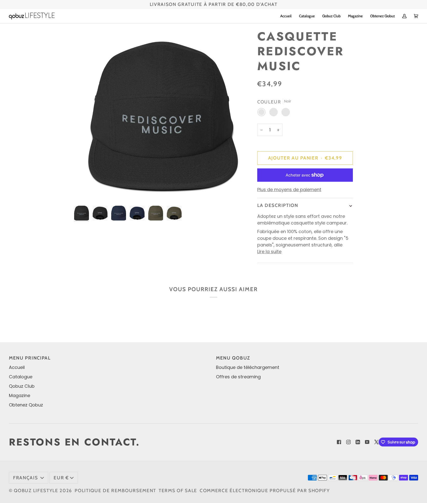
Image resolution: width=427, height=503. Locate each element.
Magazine (19, 395)
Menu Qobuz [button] (233, 358)
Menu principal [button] (30, 358)
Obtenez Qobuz (26, 405)
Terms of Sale (178, 490)
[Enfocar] (161, 116)
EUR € (61, 478)
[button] (307, 16)
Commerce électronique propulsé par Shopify (265, 490)
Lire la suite (269, 251)
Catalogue (20, 377)
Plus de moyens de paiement (289, 189)
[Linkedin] (358, 442)
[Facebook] (339, 442)
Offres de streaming (238, 377)
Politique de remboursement (115, 490)
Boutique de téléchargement (247, 367)
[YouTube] (367, 442)
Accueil (17, 367)
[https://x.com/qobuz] (376, 442)
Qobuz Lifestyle (36, 490)
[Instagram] (348, 442)
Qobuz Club (22, 386)
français (26, 478)
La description (277, 205)
